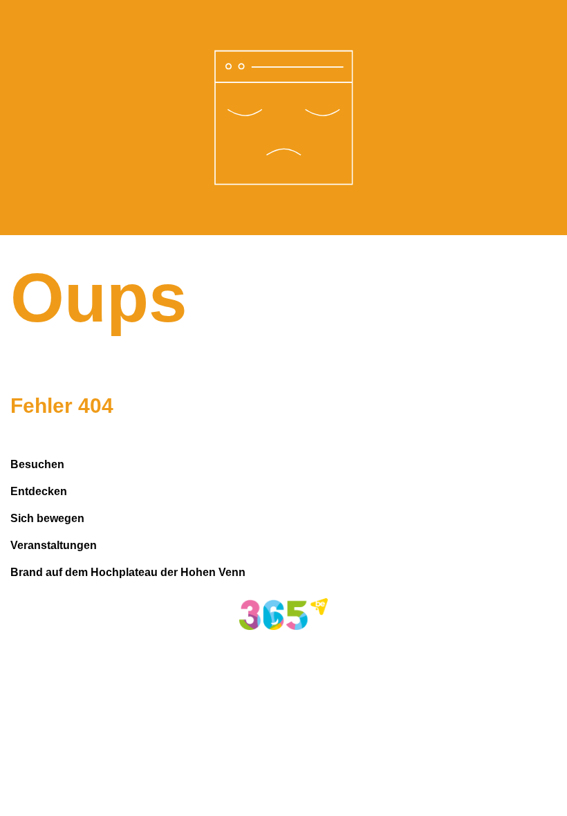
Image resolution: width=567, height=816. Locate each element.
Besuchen (37, 464)
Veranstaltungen (53, 545)
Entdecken (38, 491)
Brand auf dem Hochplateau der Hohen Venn (127, 572)
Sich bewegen (47, 518)
